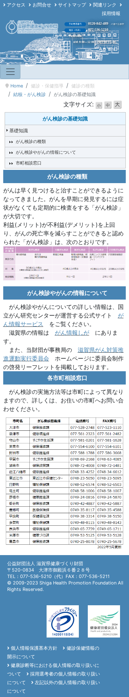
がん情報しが (72, 332)
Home (16, 86)
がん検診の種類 (31, 141)
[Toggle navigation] (10, 72)
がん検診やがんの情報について (46, 152)
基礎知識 (18, 130)
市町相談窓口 (29, 163)
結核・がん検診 (29, 94)
